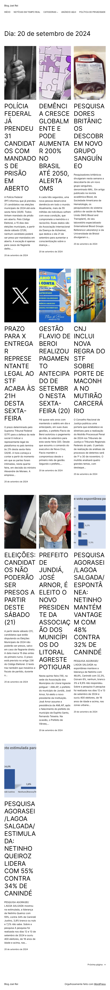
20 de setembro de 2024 (16, 255)
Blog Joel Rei (11, 5)
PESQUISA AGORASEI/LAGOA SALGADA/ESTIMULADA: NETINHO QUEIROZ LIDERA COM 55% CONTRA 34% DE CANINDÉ (20, 848)
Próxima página (97, 964)
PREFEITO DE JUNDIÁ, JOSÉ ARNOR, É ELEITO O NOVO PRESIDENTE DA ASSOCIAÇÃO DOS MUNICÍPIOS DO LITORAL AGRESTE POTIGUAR (55, 611)
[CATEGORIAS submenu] (57, 12)
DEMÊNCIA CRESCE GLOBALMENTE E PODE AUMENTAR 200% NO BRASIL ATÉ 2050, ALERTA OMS (54, 147)
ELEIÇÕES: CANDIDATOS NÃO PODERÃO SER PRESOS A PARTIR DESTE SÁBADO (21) (20, 588)
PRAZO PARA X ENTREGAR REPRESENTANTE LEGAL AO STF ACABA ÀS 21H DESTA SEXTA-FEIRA (19, 373)
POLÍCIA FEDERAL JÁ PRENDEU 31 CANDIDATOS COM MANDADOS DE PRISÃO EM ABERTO (20, 147)
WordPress (100, 984)
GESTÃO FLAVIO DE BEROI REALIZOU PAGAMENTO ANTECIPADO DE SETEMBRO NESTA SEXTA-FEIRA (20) (55, 370)
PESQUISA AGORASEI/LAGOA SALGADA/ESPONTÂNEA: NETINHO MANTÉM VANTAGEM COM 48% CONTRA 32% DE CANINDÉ (89, 603)
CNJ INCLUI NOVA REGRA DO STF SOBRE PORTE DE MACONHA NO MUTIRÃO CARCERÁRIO (89, 370)
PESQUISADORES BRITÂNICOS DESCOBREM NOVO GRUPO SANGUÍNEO (89, 135)
